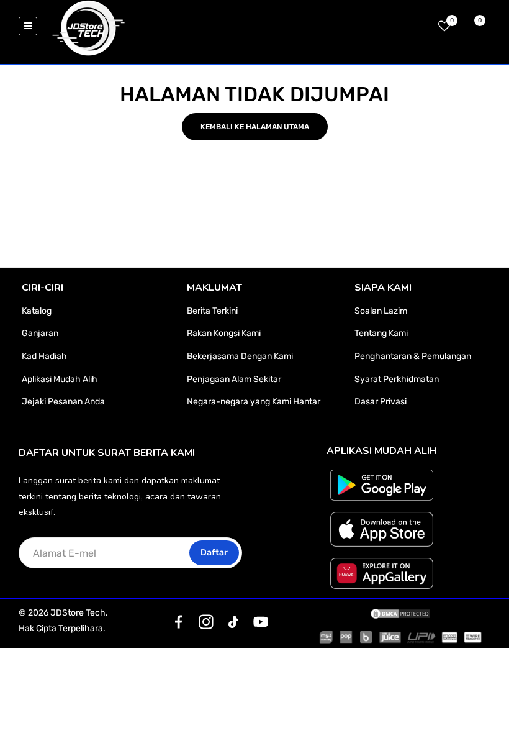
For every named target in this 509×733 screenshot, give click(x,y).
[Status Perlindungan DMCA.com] (400, 613)
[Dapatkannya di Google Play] (382, 485)
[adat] (178, 621)
